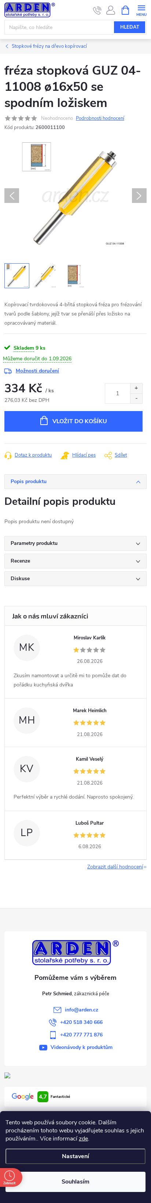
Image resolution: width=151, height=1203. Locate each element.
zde (83, 1139)
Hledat (129, 27)
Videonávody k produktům (82, 1047)
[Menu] (141, 9)
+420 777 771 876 (81, 1034)
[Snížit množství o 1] (136, 398)
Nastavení (75, 1156)
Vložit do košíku (79, 421)
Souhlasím (75, 1182)
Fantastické (54, 1096)
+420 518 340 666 (81, 1022)
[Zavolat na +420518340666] (97, 10)
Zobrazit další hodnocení (115, 866)
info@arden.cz (81, 1009)
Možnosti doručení (37, 370)
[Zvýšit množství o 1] (136, 388)
